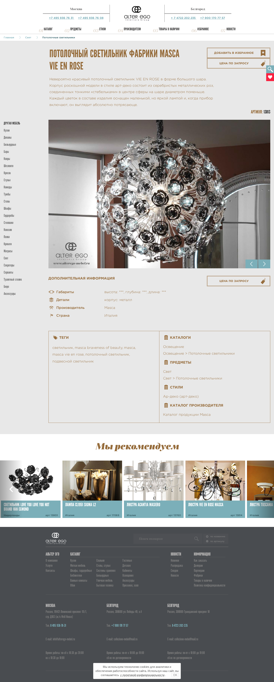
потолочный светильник (107, 354)
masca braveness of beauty (98, 348)
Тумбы (7, 194)
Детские (126, 565)
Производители (132, 29)
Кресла (7, 173)
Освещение (173, 347)
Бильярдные (102, 575)
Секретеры (9, 265)
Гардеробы (9, 215)
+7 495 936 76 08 (90, 17)
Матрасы (8, 251)
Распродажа (177, 565)
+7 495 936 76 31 (61, 17)
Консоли (8, 230)
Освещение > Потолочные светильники (199, 353)
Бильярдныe (10, 144)
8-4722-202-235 (180, 625)
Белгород (198, 9)
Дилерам (198, 565)
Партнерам (199, 570)
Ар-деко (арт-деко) (181, 396)
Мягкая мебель (77, 565)
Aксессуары (10, 293)
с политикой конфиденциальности (142, 675)
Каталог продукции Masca (187, 414)
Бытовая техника (104, 585)
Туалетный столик (13, 279)
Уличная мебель (104, 580)
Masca (109, 308)
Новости (231, 29)
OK (175, 675)
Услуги (49, 565)
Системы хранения (105, 570)
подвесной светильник (73, 361)
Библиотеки (76, 575)
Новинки (175, 560)
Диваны (8, 137)
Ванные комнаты (78, 580)
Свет (28, 37)
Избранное (203, 29)
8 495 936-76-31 (58, 625)
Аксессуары (128, 580)
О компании (52, 560)
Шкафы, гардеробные (81, 570)
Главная (9, 37)
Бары (6, 151)
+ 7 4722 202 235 (183, 17)
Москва (76, 9)
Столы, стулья (103, 565)
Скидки (174, 570)
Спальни (100, 560)
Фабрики (198, 575)
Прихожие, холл (130, 585)
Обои (72, 585)
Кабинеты (127, 570)
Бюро (6, 286)
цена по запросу (234, 63)
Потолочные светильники (58, 37)
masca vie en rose (68, 354)
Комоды (8, 187)
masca (129, 348)
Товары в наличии (169, 29)
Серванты (8, 272)
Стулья (7, 180)
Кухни (7, 130)
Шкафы (7, 208)
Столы (7, 201)
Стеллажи (8, 222)
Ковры (7, 159)
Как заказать (200, 560)
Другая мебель (12, 123)
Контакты (50, 570)
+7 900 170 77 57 (212, 17)
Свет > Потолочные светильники (192, 378)
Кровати (8, 244)
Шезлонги (8, 166)
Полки (7, 237)
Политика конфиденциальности (209, 585)
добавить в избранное (234, 52)
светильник (62, 348)
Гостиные (127, 560)
